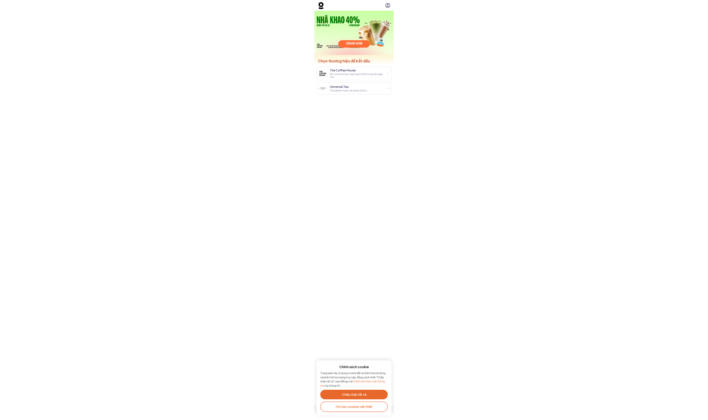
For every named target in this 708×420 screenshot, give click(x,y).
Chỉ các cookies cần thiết (354, 407)
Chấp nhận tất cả (354, 394)
